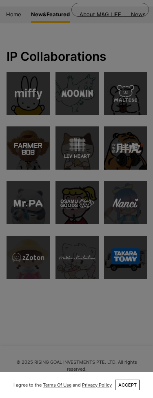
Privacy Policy (97, 385)
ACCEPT (127, 385)
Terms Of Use (57, 385)
